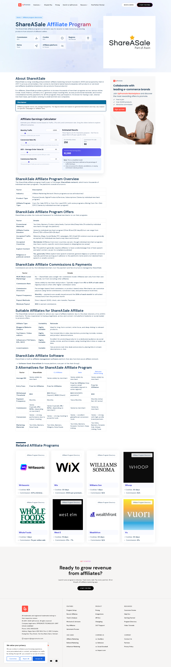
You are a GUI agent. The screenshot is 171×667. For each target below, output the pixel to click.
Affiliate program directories (32, 17)
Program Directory (130, 622)
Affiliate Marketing (73, 639)
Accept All (38, 659)
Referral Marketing (72, 643)
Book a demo (129, 5)
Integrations (99, 614)
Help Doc (127, 614)
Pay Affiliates (71, 625)
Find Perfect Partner (97, 5)
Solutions (36, 5)
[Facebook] (56, 661)
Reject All (26, 659)
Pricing (57, 5)
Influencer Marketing (73, 646)
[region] (26, 652)
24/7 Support (100, 625)
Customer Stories (130, 610)
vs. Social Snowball (101, 646)
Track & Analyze (72, 618)
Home (19, 17)
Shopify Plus (48, 5)
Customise (13, 659)
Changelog (98, 622)
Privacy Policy (128, 646)
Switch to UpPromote (70, 5)
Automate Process (73, 629)
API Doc (98, 618)
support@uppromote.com (33, 638)
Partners (127, 643)
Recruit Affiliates (72, 614)
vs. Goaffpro (99, 639)
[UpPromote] (24, 4)
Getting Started (129, 618)
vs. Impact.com (100, 650)
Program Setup (72, 610)
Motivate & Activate (73, 622)
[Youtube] (51, 661)
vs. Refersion (99, 643)
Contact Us (128, 639)
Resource (84, 5)
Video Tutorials (129, 625)
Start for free (144, 5)
